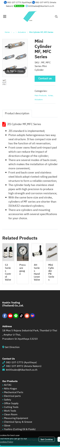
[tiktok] (21, 315)
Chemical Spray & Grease (18, 422)
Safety (7, 400)
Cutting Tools (11, 407)
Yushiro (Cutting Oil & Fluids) (20, 429)
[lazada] (32, 315)
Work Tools (9, 411)
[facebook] (4, 315)
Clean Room (10, 414)
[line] (15, 315)
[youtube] (10, 315)
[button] (56, 16)
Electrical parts (12, 396)
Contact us (45, 78)
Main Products (41, 95)
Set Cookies (47, 439)
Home (7, 32)
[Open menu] (5, 16)
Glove (7, 426)
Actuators (22, 32)
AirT (6, 385)
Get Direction (13, 347)
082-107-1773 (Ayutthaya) (19, 2)
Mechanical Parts (13, 392)
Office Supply (11, 403)
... (13, 32)
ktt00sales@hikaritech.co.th (41, 6)
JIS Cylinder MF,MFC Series (24, 124)
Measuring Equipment (16, 418)
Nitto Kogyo (10, 389)
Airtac (50, 95)
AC (10, 385)
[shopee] (26, 315)
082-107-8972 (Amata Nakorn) (23, 366)
